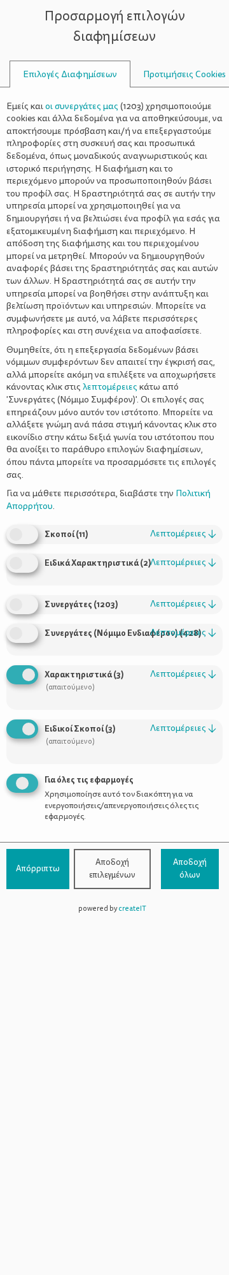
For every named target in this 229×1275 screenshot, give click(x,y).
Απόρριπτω (38, 868)
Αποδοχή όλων (190, 869)
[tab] (70, 74)
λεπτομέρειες (183, 533)
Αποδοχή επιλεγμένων (112, 869)
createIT (132, 908)
